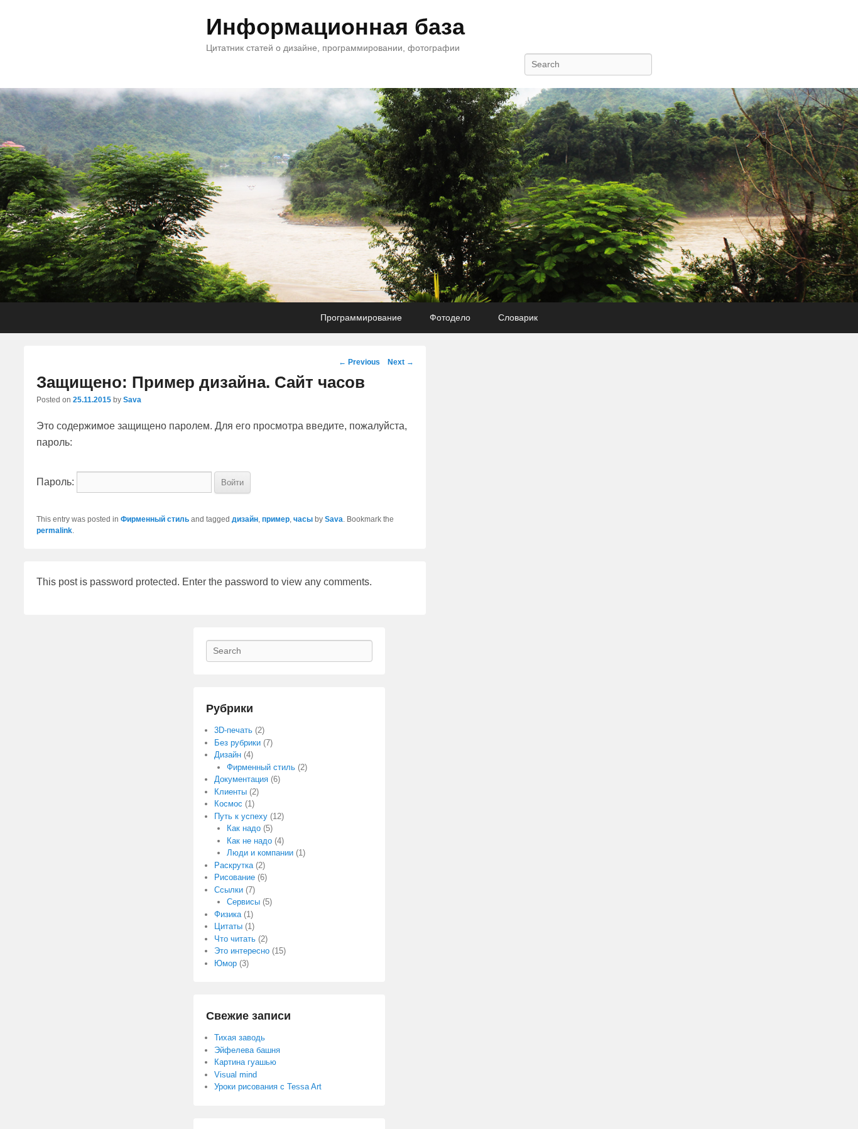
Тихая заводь (239, 1037)
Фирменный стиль (155, 519)
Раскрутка (233, 865)
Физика (227, 914)
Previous (359, 362)
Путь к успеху (241, 816)
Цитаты (228, 926)
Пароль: (56, 481)
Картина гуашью (245, 1062)
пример (276, 519)
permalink (54, 530)
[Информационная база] (429, 195)
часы (303, 519)
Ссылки (228, 890)
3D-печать (233, 730)
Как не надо (249, 840)
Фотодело (450, 317)
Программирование (361, 317)
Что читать (235, 939)
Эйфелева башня (247, 1050)
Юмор (225, 963)
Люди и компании (260, 852)
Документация (241, 779)
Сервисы (243, 901)
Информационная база (335, 27)
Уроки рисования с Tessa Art (268, 1086)
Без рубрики (237, 742)
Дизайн (227, 754)
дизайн (245, 519)
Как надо (244, 828)
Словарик (518, 317)
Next (401, 362)
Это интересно (241, 951)
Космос (228, 803)
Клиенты (230, 791)
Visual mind (235, 1074)
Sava (132, 399)
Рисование (234, 877)
